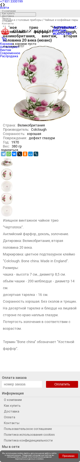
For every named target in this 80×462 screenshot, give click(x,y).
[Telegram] (3, 154)
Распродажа (9, 56)
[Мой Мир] (30, 154)
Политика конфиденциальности (28, 440)
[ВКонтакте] (14, 154)
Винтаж (5, 50)
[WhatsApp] (8, 154)
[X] (19, 154)
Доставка (8, 16)
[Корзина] (40, 38)
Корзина (6, 44)
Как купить (8, 13)
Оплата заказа (14, 378)
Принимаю (68, 455)
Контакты (8, 23)
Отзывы (7, 21)
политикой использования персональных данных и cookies (33, 458)
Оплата (6, 18)
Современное (10, 53)
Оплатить (62, 384)
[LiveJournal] (36, 154)
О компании (9, 10)
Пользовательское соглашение (28, 429)
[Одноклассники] (25, 154)
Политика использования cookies (29, 434)
